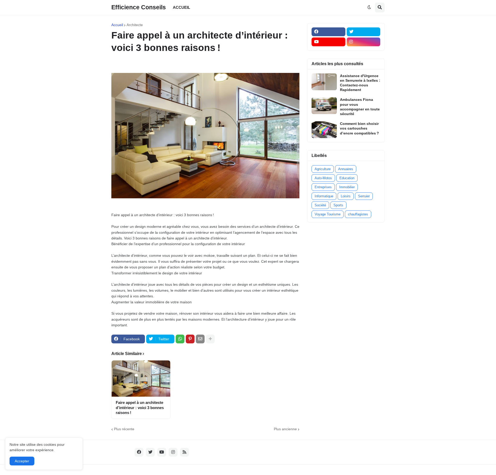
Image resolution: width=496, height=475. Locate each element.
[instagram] (364, 41)
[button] (369, 7)
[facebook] (328, 31)
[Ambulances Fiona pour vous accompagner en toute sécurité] (324, 105)
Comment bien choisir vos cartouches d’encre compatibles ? (359, 128)
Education (346, 178)
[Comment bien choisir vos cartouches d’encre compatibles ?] (324, 129)
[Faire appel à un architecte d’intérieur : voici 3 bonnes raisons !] (141, 378)
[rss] (184, 452)
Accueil (117, 25)
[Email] (200, 339)
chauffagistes (358, 214)
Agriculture (323, 169)
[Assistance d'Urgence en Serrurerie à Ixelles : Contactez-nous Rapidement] (324, 81)
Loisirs (346, 196)
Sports (338, 205)
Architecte (135, 25)
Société (320, 205)
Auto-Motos (323, 178)
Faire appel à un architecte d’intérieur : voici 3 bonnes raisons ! (140, 407)
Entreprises (323, 187)
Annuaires (345, 169)
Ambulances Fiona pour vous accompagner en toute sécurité (360, 106)
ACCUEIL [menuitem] (181, 7)
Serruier (364, 196)
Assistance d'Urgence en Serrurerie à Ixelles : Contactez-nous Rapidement (360, 83)
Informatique (324, 196)
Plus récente (124, 429)
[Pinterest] (190, 339)
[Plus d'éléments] (210, 339)
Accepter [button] (22, 461)
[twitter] (364, 31)
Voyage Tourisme (327, 214)
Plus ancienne (285, 429)
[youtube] (328, 41)
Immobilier (347, 187)
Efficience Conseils (138, 7)
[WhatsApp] (180, 339)
